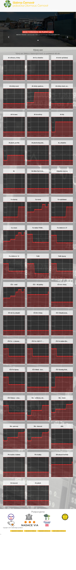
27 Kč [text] (29, 264)
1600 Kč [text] (29, 287)
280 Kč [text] (29, 202)
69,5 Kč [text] (5, 108)
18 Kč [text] (5, 65)
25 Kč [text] (29, 161)
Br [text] (14, 171)
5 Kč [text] (5, 259)
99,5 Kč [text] (53, 193)
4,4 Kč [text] (5, 274)
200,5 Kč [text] (53, 439)
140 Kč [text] (29, 420)
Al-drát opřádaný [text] (62, 58)
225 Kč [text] (5, 202)
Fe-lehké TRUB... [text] (38, 228)
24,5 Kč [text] (29, 165)
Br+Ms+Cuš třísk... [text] (38, 171)
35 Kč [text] (53, 75)
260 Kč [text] (29, 212)
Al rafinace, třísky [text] (14, 58)
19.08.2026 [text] (22, 79)
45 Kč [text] (5, 165)
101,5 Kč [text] (29, 79)
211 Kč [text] (5, 179)
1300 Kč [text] (29, 302)
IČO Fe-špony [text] (14, 370)
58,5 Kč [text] (29, 127)
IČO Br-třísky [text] (38, 313)
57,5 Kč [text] (29, 136)
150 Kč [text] (29, 411)
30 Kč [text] (29, 501)
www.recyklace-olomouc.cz (59, 531)
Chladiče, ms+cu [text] (62, 171)
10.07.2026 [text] (7, 79)
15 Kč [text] (5, 501)
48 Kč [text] (53, 132)
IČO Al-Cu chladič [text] (14, 313)
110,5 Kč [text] (29, 184)
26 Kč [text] (29, 151)
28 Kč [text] (29, 259)
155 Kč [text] (29, 406)
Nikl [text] (62, 426)
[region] (14, 68)
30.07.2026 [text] (14, 79)
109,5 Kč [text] (29, 193)
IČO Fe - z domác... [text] (14, 341)
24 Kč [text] (29, 278)
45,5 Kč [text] (53, 391)
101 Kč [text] (53, 179)
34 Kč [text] (29, 105)
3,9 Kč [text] (29, 247)
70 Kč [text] (5, 104)
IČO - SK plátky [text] (38, 284)
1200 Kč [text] (29, 306)
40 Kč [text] (29, 93)
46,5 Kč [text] (53, 382)
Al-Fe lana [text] (14, 114)
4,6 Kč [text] (5, 269)
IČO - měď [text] (14, 284)
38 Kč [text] (29, 97)
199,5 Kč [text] (53, 448)
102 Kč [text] (29, 75)
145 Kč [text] (29, 416)
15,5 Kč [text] (5, 496)
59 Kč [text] (29, 122)
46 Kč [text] (5, 161)
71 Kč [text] (5, 94)
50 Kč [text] (53, 122)
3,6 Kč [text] (53, 246)
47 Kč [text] (53, 136)
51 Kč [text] (53, 117)
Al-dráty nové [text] (14, 86)
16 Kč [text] (5, 491)
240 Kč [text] (29, 221)
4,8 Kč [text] (5, 264)
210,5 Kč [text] (5, 184)
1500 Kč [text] (29, 292)
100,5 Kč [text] (53, 184)
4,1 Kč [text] (29, 239)
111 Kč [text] (29, 179)
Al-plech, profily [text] (14, 143)
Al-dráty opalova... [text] (38, 86)
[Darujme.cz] (11, 523)
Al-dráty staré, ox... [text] (62, 86)
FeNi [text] (37, 256)
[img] (14, 77)
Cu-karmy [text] (14, 199)
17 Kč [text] (5, 75)
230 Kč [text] (5, 246)
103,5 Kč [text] (29, 60)
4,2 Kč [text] (29, 235)
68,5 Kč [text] (53, 89)
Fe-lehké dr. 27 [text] (62, 228)
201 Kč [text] (53, 434)
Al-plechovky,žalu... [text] (38, 143)
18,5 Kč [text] (5, 60)
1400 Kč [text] (29, 297)
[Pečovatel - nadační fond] (47, 523)
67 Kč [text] (53, 104)
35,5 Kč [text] (53, 70)
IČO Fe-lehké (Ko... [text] (62, 341)
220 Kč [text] (5, 207)
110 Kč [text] (29, 189)
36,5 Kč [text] (53, 60)
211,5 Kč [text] (5, 174)
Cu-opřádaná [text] (62, 199)
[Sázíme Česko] (47, 516)
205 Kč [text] (5, 221)
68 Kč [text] (53, 94)
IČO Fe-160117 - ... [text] (38, 341)
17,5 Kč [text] (5, 70)
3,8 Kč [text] (29, 250)
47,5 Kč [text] (53, 372)
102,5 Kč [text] (29, 70)
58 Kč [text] (29, 132)
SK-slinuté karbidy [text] (62, 455)
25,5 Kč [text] (29, 156)
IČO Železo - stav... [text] (14, 398)
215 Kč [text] (5, 212)
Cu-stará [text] (14, 228)
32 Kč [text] (29, 108)
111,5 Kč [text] (29, 174)
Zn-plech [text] (38, 483)
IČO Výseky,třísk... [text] (62, 370)
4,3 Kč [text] (29, 231)
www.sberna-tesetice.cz (17, 531)
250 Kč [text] (29, 217)
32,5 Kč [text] (5, 457)
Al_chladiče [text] (62, 143)
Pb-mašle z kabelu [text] (14, 455)
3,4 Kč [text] (53, 250)
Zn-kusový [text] (14, 483)
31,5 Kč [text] (5, 467)
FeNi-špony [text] (62, 256)
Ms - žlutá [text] (62, 398)
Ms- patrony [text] (14, 426)
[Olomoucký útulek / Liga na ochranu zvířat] (65, 516)
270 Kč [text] (29, 207)
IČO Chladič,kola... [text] (62, 313)
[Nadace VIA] (30, 523)
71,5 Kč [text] (5, 89)
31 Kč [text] (5, 472)
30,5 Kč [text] (5, 476)
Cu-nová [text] (38, 199)
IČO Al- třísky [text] (62, 284)
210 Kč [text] (5, 189)
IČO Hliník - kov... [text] (38, 370)
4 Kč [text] (29, 243)
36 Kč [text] (53, 65)
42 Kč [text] (29, 89)
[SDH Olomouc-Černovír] (29, 516)
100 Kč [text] (53, 189)
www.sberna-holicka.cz (30, 531)
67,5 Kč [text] (53, 99)
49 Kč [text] (53, 127)
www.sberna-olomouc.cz (44, 531)
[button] (8, 36)
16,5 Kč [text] (5, 79)
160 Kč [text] (29, 401)
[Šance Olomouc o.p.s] (11, 516)
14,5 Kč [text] (5, 505)
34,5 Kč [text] (53, 79)
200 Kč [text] (53, 444)
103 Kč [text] (29, 65)
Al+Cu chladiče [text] (38, 58)
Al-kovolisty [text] (38, 114)
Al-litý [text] (62, 114)
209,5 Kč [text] (5, 193)
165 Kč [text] (53, 401)
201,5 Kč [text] (53, 429)
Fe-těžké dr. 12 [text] (14, 256)
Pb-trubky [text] (38, 455)
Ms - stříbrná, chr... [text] (38, 398)
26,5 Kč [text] (29, 146)
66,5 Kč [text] (53, 108)
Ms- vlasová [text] (38, 426)
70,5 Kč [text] (5, 99)
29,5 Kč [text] (29, 505)
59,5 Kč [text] (29, 117)
